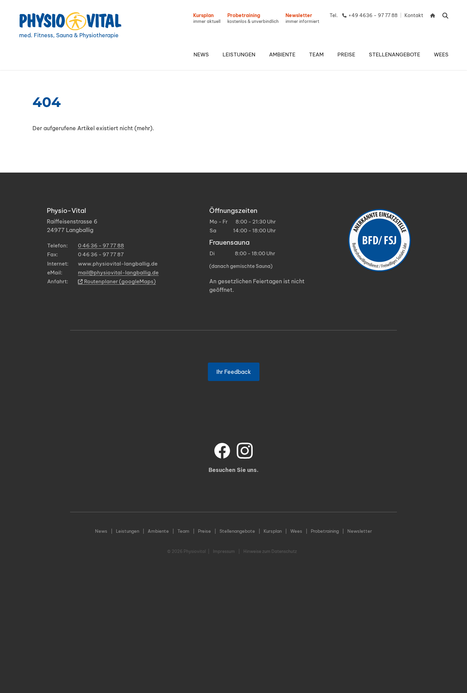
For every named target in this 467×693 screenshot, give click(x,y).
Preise (204, 531)
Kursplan (273, 531)
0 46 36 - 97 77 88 (101, 245)
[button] (239, 54)
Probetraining (325, 531)
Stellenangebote (237, 531)
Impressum (224, 551)
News (101, 531)
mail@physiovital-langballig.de (118, 272)
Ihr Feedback (233, 371)
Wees (296, 531)
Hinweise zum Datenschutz (270, 551)
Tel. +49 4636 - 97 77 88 (364, 15)
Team (183, 531)
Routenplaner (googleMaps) (120, 281)
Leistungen (127, 531)
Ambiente (158, 531)
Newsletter (359, 531)
